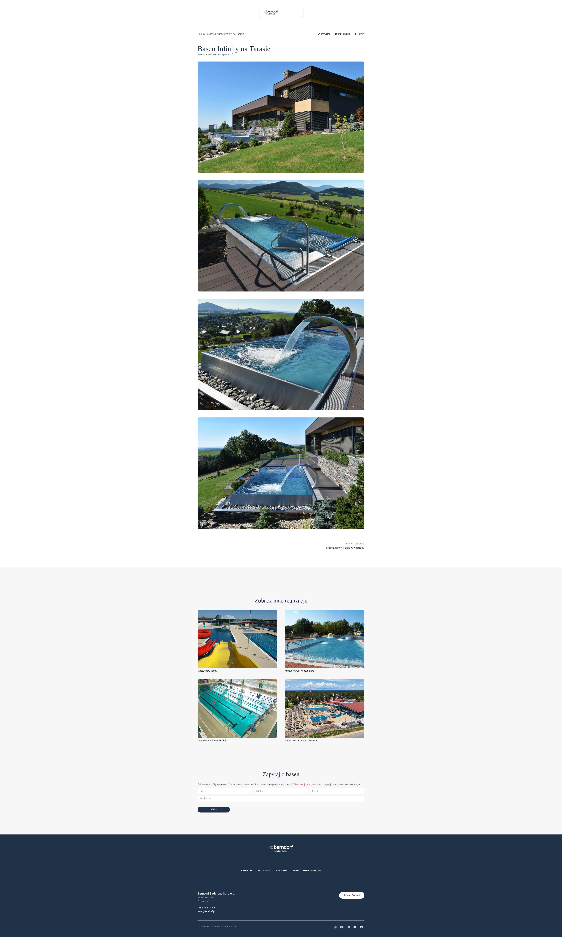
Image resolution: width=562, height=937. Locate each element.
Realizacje (211, 34)
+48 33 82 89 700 (207, 907)
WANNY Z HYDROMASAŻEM (307, 870)
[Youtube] (355, 927)
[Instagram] (348, 927)
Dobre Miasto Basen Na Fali (212, 740)
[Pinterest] (335, 927)
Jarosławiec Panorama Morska (301, 740)
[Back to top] (534, 921)
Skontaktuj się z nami (304, 784)
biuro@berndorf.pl (206, 911)
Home (201, 34)
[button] (298, 12)
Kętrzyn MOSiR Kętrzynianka (299, 670)
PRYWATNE (246, 870)
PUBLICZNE (281, 870)
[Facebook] (342, 927)
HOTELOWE (264, 870)
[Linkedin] (361, 927)
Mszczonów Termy (207, 670)
